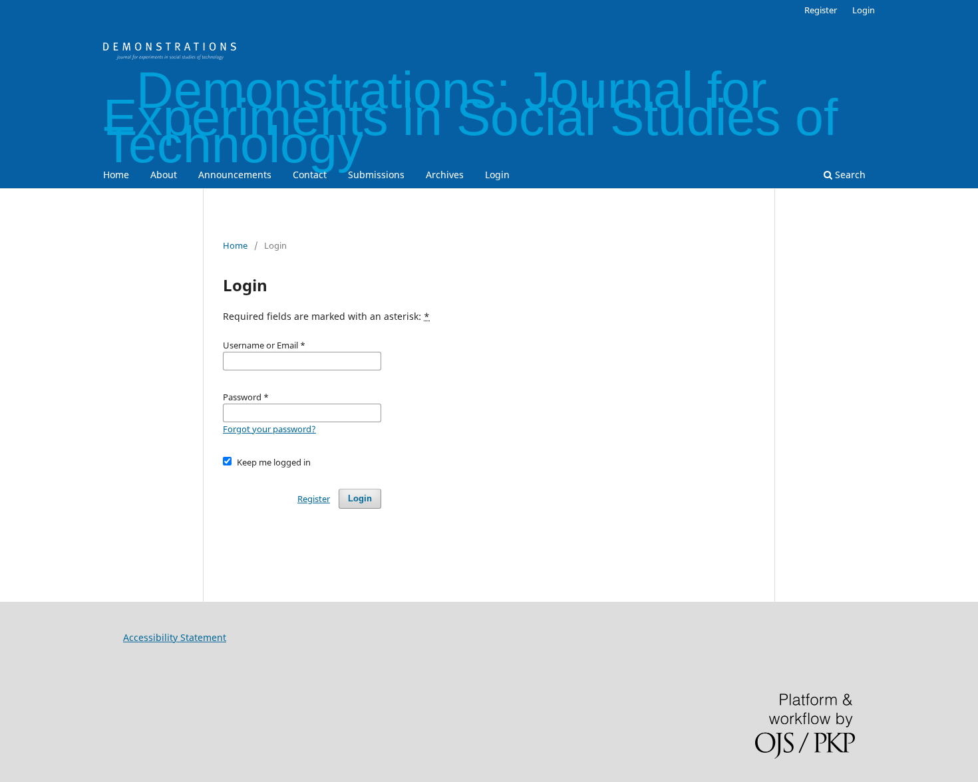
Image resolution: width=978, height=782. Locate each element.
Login (497, 174)
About (163, 174)
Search (849, 174)
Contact (310, 174)
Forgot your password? (269, 429)
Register (820, 10)
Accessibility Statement (174, 637)
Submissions (376, 174)
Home (116, 174)
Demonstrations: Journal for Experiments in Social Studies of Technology (470, 117)
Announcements (234, 174)
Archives (445, 174)
